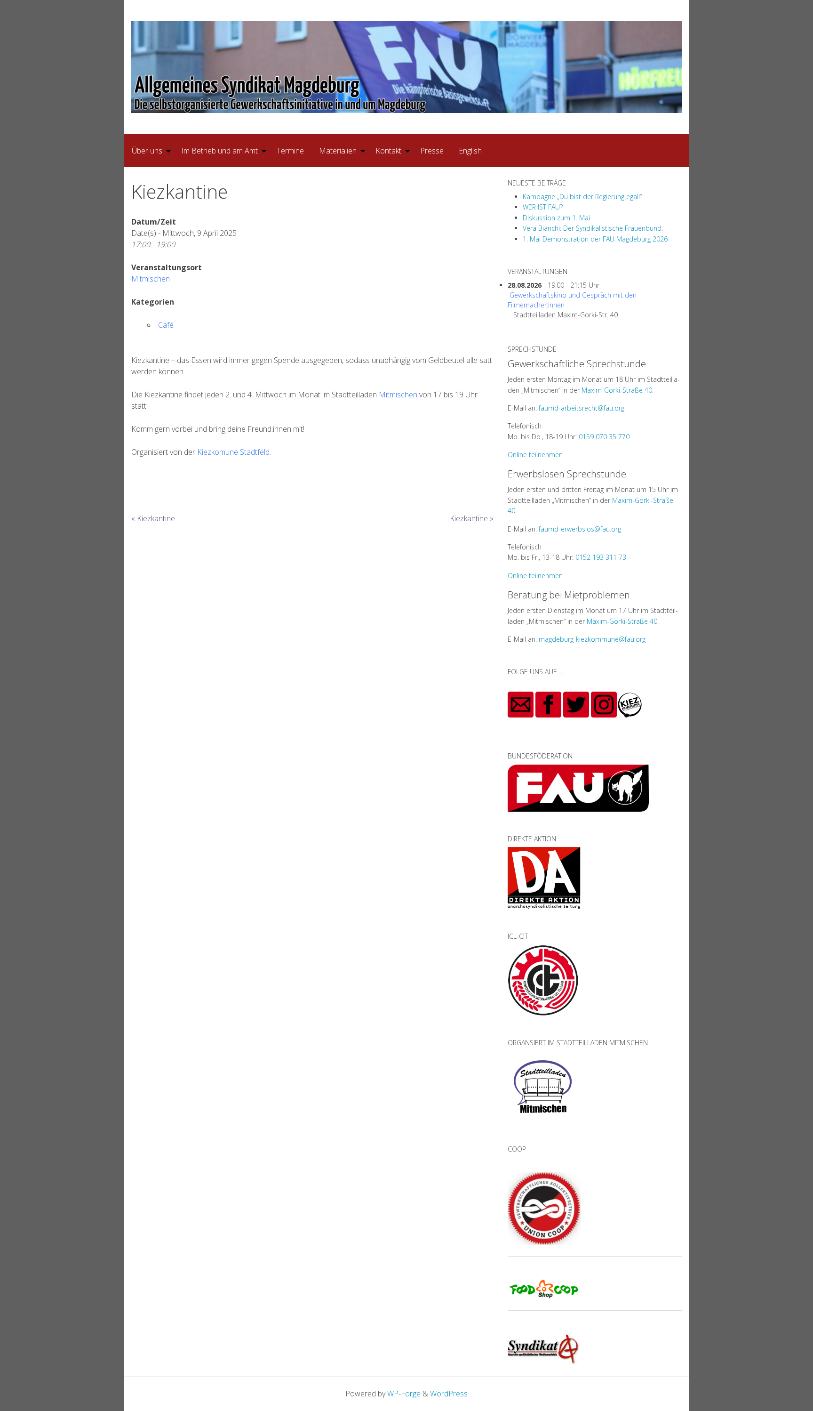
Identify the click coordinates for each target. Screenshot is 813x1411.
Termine (290, 150)
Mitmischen (150, 279)
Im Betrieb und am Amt (219, 150)
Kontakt (388, 150)
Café (166, 325)
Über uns (147, 150)
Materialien (338, 150)
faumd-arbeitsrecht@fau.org (581, 407)
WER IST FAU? (543, 206)
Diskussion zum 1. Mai (556, 217)
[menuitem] (149, 150)
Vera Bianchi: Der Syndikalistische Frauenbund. (593, 228)
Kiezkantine (153, 518)
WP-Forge (404, 1393)
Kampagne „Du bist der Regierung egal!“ (582, 196)
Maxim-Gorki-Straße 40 (617, 390)
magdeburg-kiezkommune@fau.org (592, 639)
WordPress (449, 1393)
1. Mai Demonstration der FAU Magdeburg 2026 (595, 238)
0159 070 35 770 (604, 436)
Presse (432, 150)
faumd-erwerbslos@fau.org (580, 528)
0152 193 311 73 (600, 557)
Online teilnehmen (535, 454)
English (470, 150)
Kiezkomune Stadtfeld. (234, 452)
